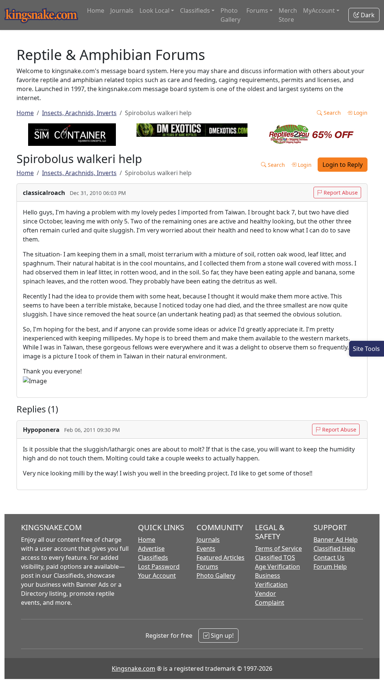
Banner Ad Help (336, 539)
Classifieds (153, 557)
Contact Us (329, 557)
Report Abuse (340, 192)
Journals (122, 10)
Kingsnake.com (133, 668)
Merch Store (288, 15)
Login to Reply (342, 164)
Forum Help (330, 566)
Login (360, 112)
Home (95, 10)
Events (205, 548)
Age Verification (277, 566)
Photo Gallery (230, 15)
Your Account (157, 575)
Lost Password (159, 566)
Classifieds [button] (195, 10)
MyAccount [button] (319, 10)
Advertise (151, 548)
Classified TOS (275, 557)
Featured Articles (220, 557)
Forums (207, 566)
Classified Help (334, 548)
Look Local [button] (155, 10)
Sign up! (221, 635)
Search (331, 112)
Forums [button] (257, 10)
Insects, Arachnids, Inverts (79, 113)
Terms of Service (278, 548)
